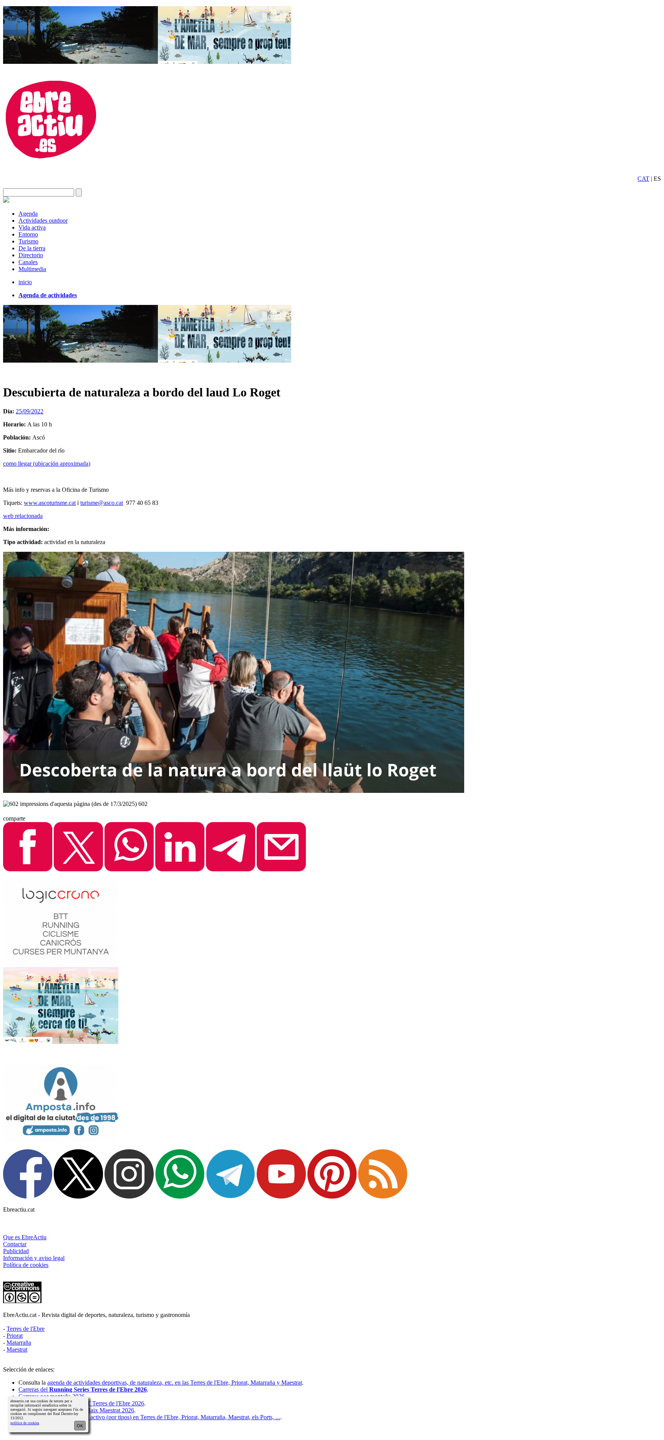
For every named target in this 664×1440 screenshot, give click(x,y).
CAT (643, 178)
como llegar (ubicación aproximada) (46, 463)
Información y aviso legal (34, 1258)
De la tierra (31, 248)
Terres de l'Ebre (26, 1328)
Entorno (28, 234)
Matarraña (19, 1342)
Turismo (28, 241)
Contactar (15, 1244)
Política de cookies (25, 1265)
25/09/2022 (29, 411)
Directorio (30, 255)
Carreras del (82, 1389)
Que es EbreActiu (24, 1237)
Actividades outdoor (43, 220)
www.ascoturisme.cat (50, 502)
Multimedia (32, 269)
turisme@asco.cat (101, 502)
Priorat (15, 1335)
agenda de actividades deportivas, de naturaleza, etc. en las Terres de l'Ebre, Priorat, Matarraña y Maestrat (174, 1382)
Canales (28, 262)
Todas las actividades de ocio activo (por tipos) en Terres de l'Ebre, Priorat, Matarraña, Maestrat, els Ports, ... (149, 1417)
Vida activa (32, 227)
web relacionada (23, 516)
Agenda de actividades (47, 295)
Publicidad (16, 1251)
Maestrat (17, 1349)
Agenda (28, 213)
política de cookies (24, 1423)
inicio (25, 282)
